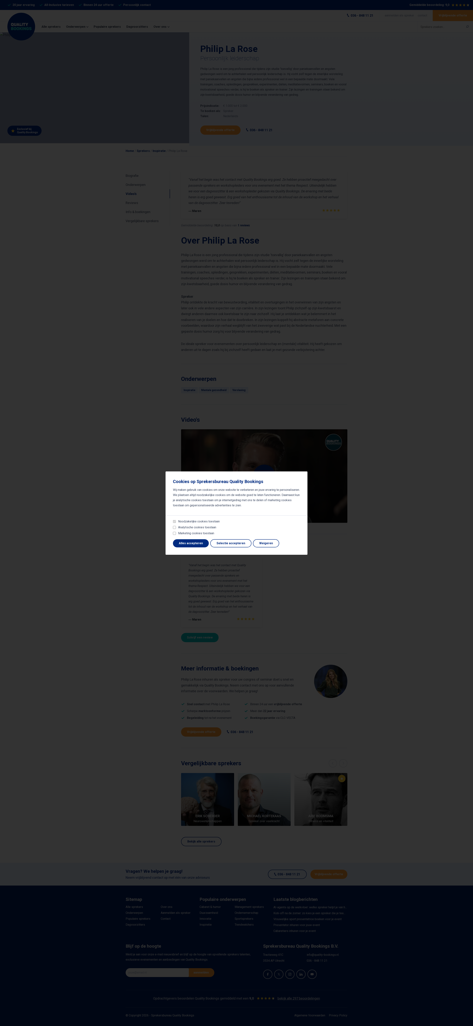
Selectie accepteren (231, 543)
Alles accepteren (191, 543)
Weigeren (266, 543)
